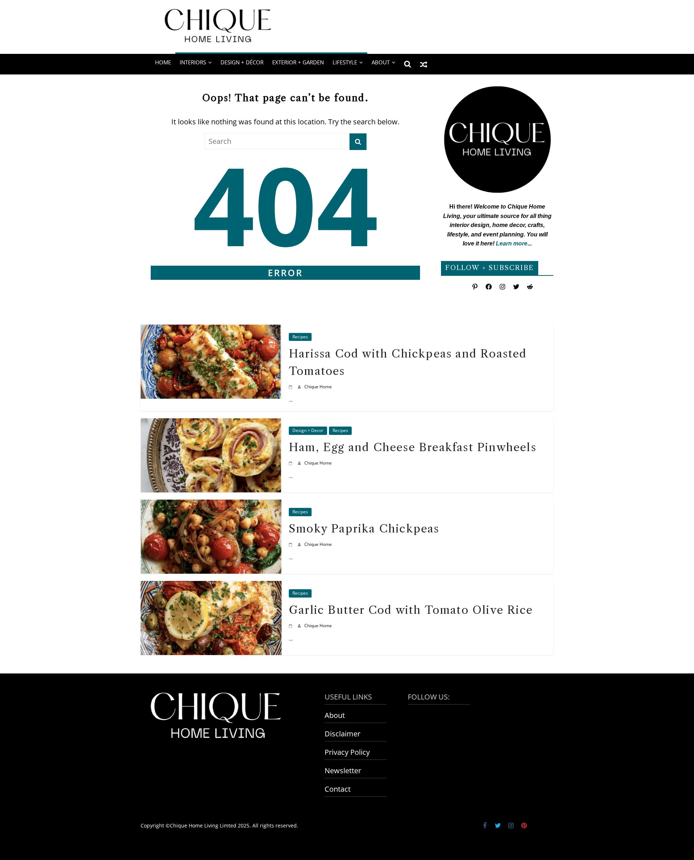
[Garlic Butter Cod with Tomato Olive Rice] (211, 586)
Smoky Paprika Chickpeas (364, 528)
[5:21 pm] (291, 625)
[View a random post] (424, 64)
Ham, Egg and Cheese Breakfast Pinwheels (412, 447)
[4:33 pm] (291, 463)
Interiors (193, 62)
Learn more (511, 243)
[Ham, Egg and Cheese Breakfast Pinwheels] (211, 424)
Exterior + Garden (298, 62)
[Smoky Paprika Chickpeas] (211, 505)
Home (163, 62)
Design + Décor (242, 62)
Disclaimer (342, 734)
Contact (338, 789)
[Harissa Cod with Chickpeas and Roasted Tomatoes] (211, 330)
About (335, 715)
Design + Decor (308, 430)
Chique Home (318, 387)
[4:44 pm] (291, 387)
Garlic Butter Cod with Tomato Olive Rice (411, 610)
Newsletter (343, 770)
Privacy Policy (347, 752)
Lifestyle (345, 62)
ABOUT (381, 62)
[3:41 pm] (291, 544)
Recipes (300, 337)
